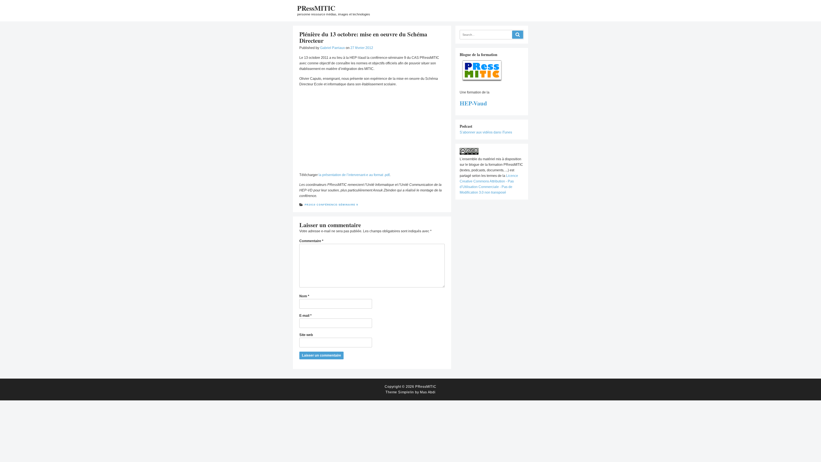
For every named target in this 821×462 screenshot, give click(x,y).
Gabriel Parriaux (332, 48)
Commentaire (311, 241)
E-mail (305, 315)
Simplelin (406, 392)
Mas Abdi (427, 392)
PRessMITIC (316, 8)
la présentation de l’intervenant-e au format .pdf (354, 175)
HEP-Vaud (473, 103)
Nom (304, 296)
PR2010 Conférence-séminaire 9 (331, 204)
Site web (306, 335)
